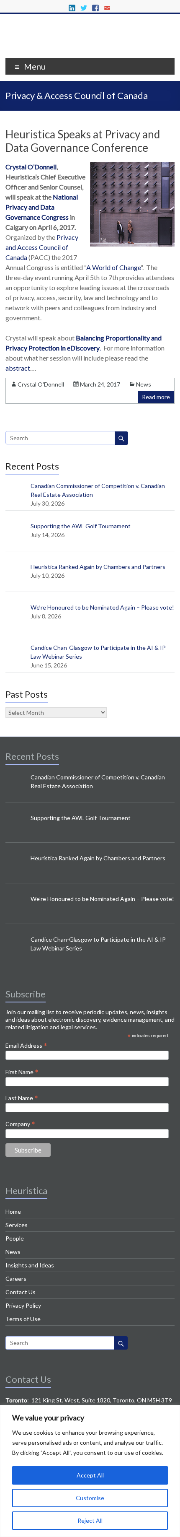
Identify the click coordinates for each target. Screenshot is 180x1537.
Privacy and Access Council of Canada (41, 247)
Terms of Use (23, 1318)
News (143, 384)
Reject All (90, 1520)
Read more (156, 396)
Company (20, 1123)
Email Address (26, 1045)
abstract (17, 368)
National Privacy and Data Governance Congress (41, 207)
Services (16, 1224)
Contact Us (20, 1292)
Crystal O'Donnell (41, 384)
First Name (22, 1071)
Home (13, 1211)
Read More (52, 368)
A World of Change (113, 267)
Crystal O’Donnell (31, 167)
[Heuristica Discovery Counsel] (90, 47)
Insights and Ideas (29, 1265)
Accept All (90, 1475)
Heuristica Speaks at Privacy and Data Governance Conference (82, 140)
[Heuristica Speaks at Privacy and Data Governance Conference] (132, 244)
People (14, 1238)
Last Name (21, 1097)
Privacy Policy (23, 1305)
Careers (15, 1278)
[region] (90, 1471)
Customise (90, 1497)
